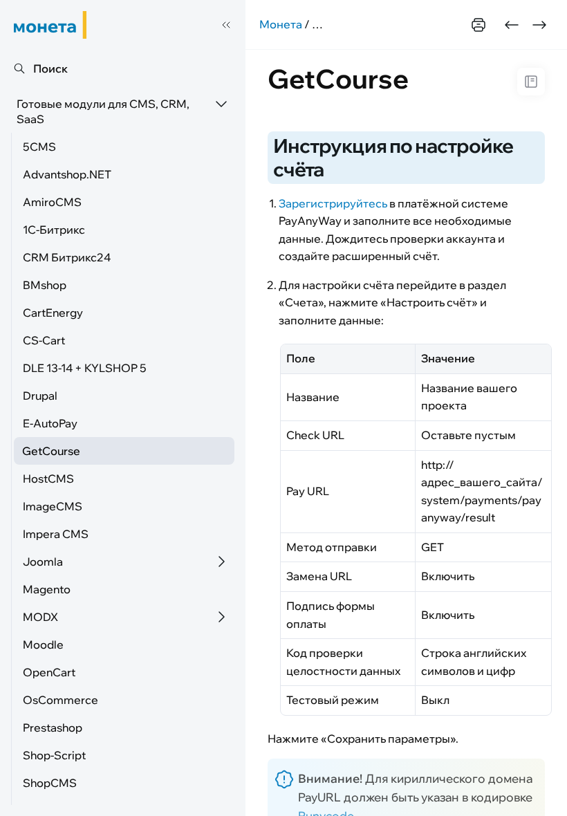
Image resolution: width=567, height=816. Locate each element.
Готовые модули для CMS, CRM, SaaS (103, 111)
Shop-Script (54, 755)
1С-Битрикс (54, 230)
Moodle (43, 644)
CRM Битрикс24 (67, 257)
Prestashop (52, 727)
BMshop (44, 285)
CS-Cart (44, 340)
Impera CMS (56, 534)
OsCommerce (60, 700)
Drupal (40, 395)
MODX (40, 617)
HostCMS (48, 478)
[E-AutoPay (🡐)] (512, 25)
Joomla (43, 561)
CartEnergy (53, 312)
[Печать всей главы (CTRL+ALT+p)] (478, 25)
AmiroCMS (52, 202)
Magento (47, 589)
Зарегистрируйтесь (333, 203)
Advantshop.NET (67, 174)
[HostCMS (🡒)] (539, 25)
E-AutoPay (50, 423)
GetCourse (51, 451)
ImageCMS (52, 506)
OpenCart (49, 672)
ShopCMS (50, 783)
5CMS (39, 147)
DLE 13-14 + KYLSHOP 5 (85, 368)
